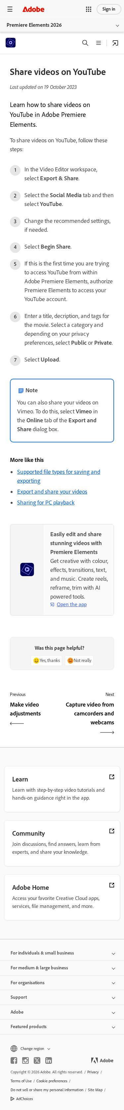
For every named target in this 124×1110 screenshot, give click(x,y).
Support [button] (19, 997)
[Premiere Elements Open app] (115, 43)
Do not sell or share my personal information (47, 1090)
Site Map (95, 1090)
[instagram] (25, 1060)
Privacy (93, 1072)
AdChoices (24, 1098)
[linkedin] (48, 1060)
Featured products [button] (29, 1026)
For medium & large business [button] (39, 968)
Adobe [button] (17, 1012)
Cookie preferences (51, 1081)
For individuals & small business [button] (42, 953)
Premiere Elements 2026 (34, 25)
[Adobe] (33, 9)
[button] (88, 9)
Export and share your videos (52, 491)
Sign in (109, 9)
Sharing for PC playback (45, 502)
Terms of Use (21, 1081)
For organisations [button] (28, 983)
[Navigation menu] (10, 9)
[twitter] (37, 1060)
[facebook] (14, 1060)
